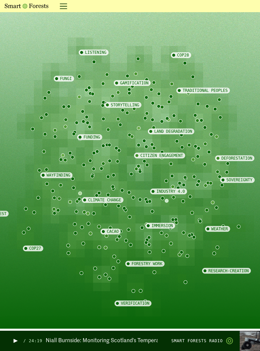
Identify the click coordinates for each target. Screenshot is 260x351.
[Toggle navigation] (61, 6)
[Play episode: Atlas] (15, 341)
